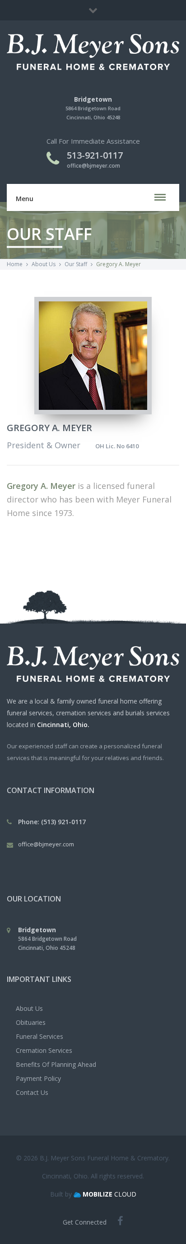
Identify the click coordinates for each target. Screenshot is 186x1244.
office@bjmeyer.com (93, 165)
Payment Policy (38, 1078)
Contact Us (32, 1092)
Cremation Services (44, 1050)
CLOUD (109, 1194)
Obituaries (31, 1022)
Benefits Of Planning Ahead (56, 1064)
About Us (29, 1008)
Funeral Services (39, 1036)
